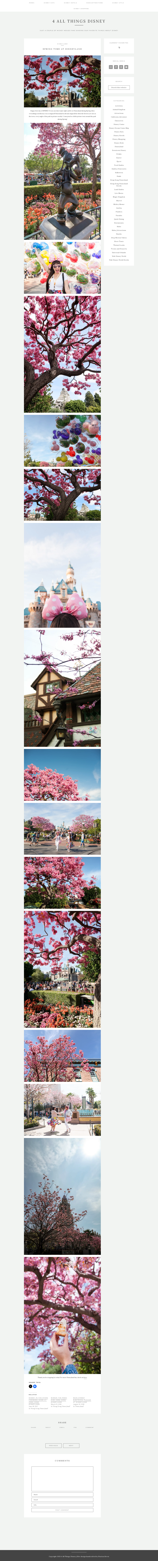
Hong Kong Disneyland (119, 180)
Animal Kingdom (119, 109)
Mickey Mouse (119, 204)
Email (62, 1427)
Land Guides (119, 189)
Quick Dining (119, 219)
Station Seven (103, 1556)
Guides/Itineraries (119, 169)
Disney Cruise (119, 124)
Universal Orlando (119, 253)
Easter (119, 158)
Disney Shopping (119, 139)
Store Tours (119, 241)
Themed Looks (119, 245)
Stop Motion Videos (119, 238)
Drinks (119, 154)
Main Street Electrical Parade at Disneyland (82, 1400)
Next (71, 1445)
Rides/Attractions (119, 230)
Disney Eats (119, 132)
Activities (119, 106)
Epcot (119, 161)
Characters (119, 121)
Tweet (48, 1427)
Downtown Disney (119, 150)
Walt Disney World (119, 256)
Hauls (119, 176)
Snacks (119, 234)
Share (33, 1427)
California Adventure (119, 117)
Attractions (118, 113)
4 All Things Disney (79, 21)
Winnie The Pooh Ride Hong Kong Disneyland (59, 1400)
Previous (53, 1445)
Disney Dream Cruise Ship (119, 128)
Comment (90, 1427)
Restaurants (119, 223)
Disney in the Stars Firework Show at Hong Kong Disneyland (38, 1401)
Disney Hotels (119, 135)
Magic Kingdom (119, 197)
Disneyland (62, 44)
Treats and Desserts (119, 249)
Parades (119, 215)
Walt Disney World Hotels (119, 260)
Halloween (119, 173)
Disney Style (119, 143)
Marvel (119, 201)
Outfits (119, 208)
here (85, 1377)
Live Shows (119, 193)
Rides (119, 227)
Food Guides (119, 165)
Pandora (119, 212)
